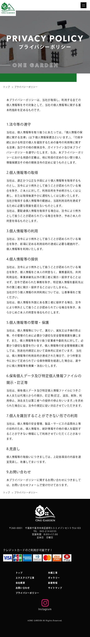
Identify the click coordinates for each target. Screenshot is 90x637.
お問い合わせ (23, 588)
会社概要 (20, 583)
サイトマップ (55, 588)
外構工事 (53, 573)
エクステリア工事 (25, 578)
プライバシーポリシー (27, 593)
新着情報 (53, 583)
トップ (6, 87)
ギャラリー (54, 578)
